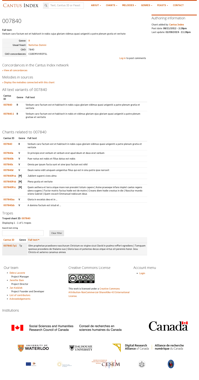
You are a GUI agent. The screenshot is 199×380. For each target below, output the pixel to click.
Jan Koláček (15, 287)
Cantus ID (8, 240)
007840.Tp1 (10, 245)
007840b (8, 158)
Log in (122, 58)
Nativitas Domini (37, 45)
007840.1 (8, 113)
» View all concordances (14, 70)
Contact (178, 5)
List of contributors (19, 295)
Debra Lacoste (17, 272)
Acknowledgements (19, 298)
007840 (7, 104)
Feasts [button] (162, 5)
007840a (8, 153)
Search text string (10, 228)
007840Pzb (9, 181)
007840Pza (9, 175)
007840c (8, 164)
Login (142, 273)
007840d (8, 170)
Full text (33, 240)
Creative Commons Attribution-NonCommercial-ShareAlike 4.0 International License (99, 292)
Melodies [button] (128, 5)
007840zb (9, 205)
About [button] (95, 5)
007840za (8, 199)
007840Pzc (9, 187)
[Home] (21, 4)
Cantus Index (176, 24)
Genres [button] (146, 5)
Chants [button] (111, 5)
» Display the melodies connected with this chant (28, 82)
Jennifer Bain (16, 280)
